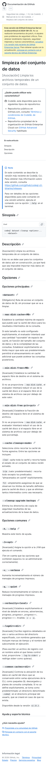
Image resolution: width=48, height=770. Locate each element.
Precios (13, 760)
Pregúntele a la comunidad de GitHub (21, 728)
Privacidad (36, 757)
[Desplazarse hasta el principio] (42, 764)
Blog (39, 760)
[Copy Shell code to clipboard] (42, 224)
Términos (26, 757)
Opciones (9, 278)
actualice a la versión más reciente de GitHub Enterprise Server (23, 44)
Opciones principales (15, 286)
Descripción (11, 244)
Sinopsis (8, 215)
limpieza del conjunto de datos (19, 19)
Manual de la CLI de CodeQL (18, 17)
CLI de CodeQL (34, 14)
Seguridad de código (15, 14)
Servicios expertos (27, 760)
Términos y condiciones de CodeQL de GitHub (24, 114)
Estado (5, 760)
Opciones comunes (14, 520)
